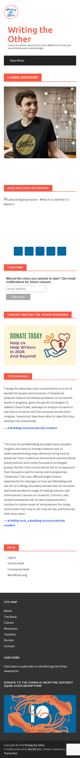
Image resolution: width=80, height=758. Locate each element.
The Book (10, 617)
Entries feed (16, 563)
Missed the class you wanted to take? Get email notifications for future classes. (40, 280)
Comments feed (18, 569)
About (8, 611)
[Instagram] (50, 251)
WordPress (34, 749)
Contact (9, 646)
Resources (10, 628)
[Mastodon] (18, 251)
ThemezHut (10, 753)
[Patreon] (61, 251)
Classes (9, 622)
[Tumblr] (29, 251)
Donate (9, 640)
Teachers (10, 634)
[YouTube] (40, 251)
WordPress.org (17, 575)
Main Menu (17, 60)
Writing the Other (30, 34)
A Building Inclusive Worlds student (32, 428)
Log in (12, 557)
